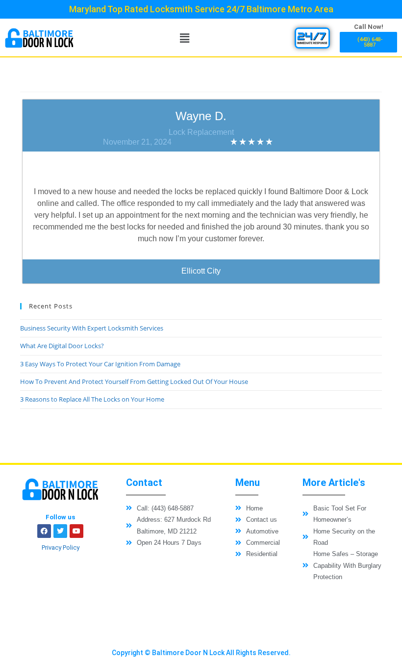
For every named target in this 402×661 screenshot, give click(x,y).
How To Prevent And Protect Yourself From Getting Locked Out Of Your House (134, 381)
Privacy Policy (60, 547)
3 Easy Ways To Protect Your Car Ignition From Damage (100, 363)
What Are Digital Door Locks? (62, 345)
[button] (184, 37)
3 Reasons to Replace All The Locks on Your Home (92, 399)
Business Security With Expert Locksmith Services (91, 328)
